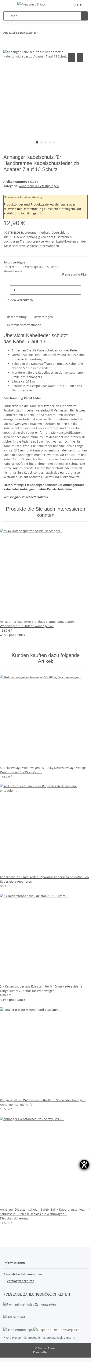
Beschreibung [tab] (17, 317)
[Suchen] (84, 16)
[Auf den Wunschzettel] (80, 57)
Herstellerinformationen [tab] (24, 325)
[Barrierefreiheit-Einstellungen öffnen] (84, 1164)
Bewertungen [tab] (43, 317)
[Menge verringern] (6, 290)
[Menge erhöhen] (84, 290)
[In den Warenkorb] (6, 47)
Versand (69, 1338)
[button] (62, 5)
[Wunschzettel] (67, 5)
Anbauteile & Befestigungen (39, 186)
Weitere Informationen (43, 246)
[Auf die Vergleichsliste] (71, 57)
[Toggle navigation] (8, 5)
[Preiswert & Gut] (31, 4)
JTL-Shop (53, 1352)
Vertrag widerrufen (20, 1281)
